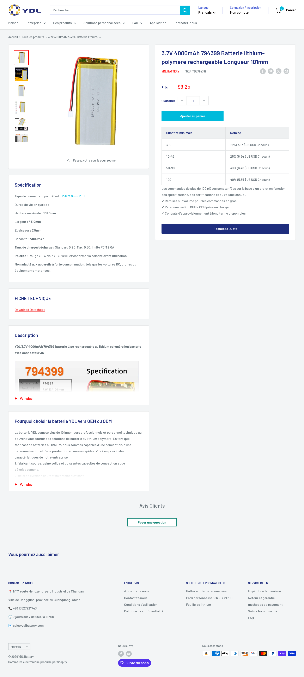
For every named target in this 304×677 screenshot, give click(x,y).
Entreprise (33, 23)
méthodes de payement (265, 604)
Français (16, 646)
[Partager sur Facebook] (263, 71)
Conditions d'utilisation (141, 604)
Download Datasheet (30, 309)
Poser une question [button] (152, 522)
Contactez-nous (185, 23)
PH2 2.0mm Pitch (74, 196)
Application (158, 23)
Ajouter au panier (192, 116)
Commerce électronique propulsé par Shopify (37, 662)
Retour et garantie (261, 598)
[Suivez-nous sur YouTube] (129, 654)
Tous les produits (33, 37)
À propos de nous (136, 591)
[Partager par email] (286, 71)
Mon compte (239, 12)
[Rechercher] (185, 10)
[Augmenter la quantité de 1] (204, 100)
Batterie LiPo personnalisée (206, 591)
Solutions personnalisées (102, 23)
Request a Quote (225, 228)
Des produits (62, 23)
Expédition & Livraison (264, 591)
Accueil (13, 37)
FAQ (135, 23)
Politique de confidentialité (144, 611)
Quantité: (168, 101)
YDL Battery (170, 71)
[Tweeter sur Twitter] (278, 71)
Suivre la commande (262, 611)
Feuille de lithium (198, 604)
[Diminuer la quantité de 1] (182, 100)
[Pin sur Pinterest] (271, 71)
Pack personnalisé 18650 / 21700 (209, 598)
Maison (13, 23)
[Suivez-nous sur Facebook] (121, 654)
